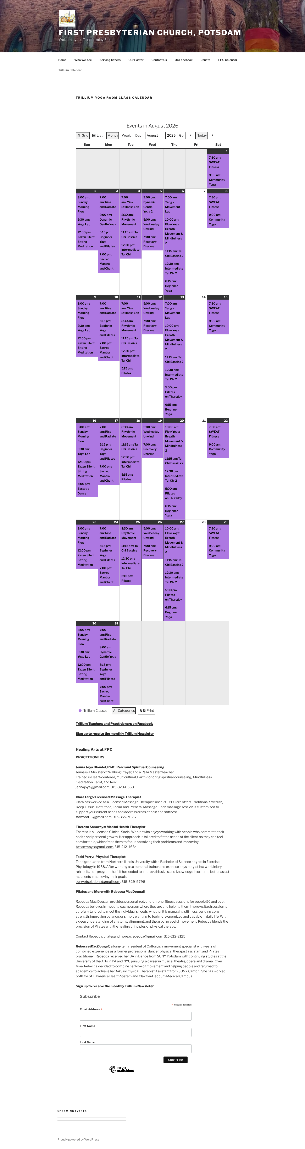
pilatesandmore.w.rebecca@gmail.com (133, 936)
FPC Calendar (227, 60)
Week (126, 135)
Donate (205, 60)
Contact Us (159, 60)
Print (146, 712)
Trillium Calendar (70, 70)
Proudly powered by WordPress (78, 1139)
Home (62, 60)
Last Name (87, 1042)
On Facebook (184, 60)
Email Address (91, 1009)
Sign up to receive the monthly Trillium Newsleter (115, 734)
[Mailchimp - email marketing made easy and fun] (122, 1072)
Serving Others (110, 60)
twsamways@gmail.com (94, 847)
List (97, 136)
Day (138, 135)
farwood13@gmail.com (94, 817)
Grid (82, 136)
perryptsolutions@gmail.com (98, 882)
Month (112, 135)
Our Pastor (136, 60)
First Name (87, 1026)
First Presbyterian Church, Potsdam (150, 32)
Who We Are (83, 60)
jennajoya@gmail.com (93, 787)
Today (202, 135)
